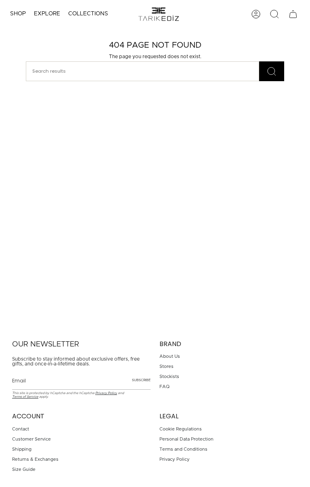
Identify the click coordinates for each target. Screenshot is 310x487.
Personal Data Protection (186, 439)
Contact (20, 429)
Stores (166, 366)
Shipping (21, 449)
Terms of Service (25, 397)
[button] (18, 14)
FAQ (164, 386)
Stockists (169, 376)
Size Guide (24, 469)
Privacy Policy (106, 393)
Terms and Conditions (183, 449)
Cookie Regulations (180, 429)
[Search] (271, 71)
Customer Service (31, 439)
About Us (169, 356)
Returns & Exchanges (35, 459)
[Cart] (293, 14)
